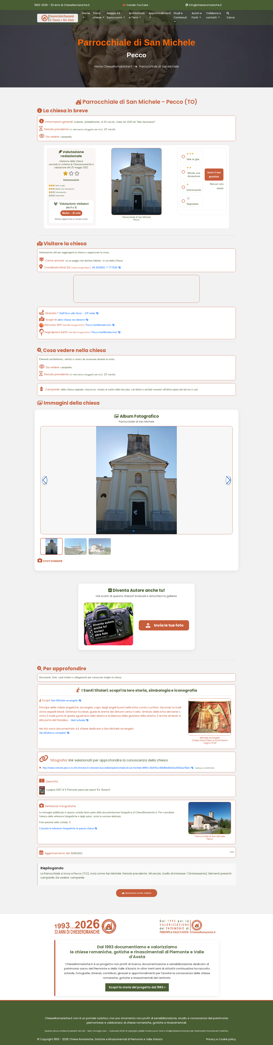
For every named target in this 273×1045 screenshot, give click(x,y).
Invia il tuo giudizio (214, 174)
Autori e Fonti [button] (197, 15)
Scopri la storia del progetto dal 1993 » (137, 987)
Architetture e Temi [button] (137, 15)
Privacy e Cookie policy (221, 1039)
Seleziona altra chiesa (137, 893)
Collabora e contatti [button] (213, 15)
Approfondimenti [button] (160, 13)
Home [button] (86, 13)
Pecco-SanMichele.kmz (99, 325)
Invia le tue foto (168, 625)
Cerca (231, 17)
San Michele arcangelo (65, 700)
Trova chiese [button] (97, 15)
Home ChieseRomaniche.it (113, 66)
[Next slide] (228, 480)
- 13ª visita (77, 313)
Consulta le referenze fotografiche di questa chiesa (67, 828)
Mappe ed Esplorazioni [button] (115, 15)
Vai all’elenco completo (53, 732)
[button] (133, 531)
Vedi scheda (78, 720)
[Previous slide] (44, 480)
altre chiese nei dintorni (72, 319)
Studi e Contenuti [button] (180, 15)
